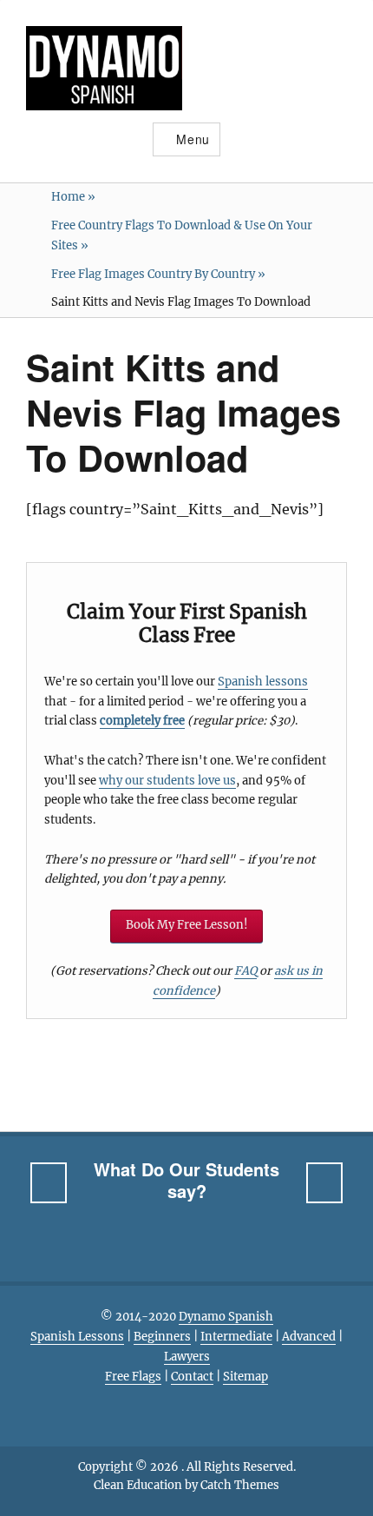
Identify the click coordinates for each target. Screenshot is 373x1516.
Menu (193, 139)
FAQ (245, 970)
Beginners (162, 1336)
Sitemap (245, 1376)
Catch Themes (239, 1485)
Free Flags (133, 1376)
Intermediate (236, 1336)
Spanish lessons (263, 681)
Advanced (309, 1336)
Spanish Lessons (77, 1336)
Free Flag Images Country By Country (158, 274)
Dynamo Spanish (226, 1316)
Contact (192, 1376)
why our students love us (167, 780)
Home (73, 196)
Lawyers (187, 1356)
